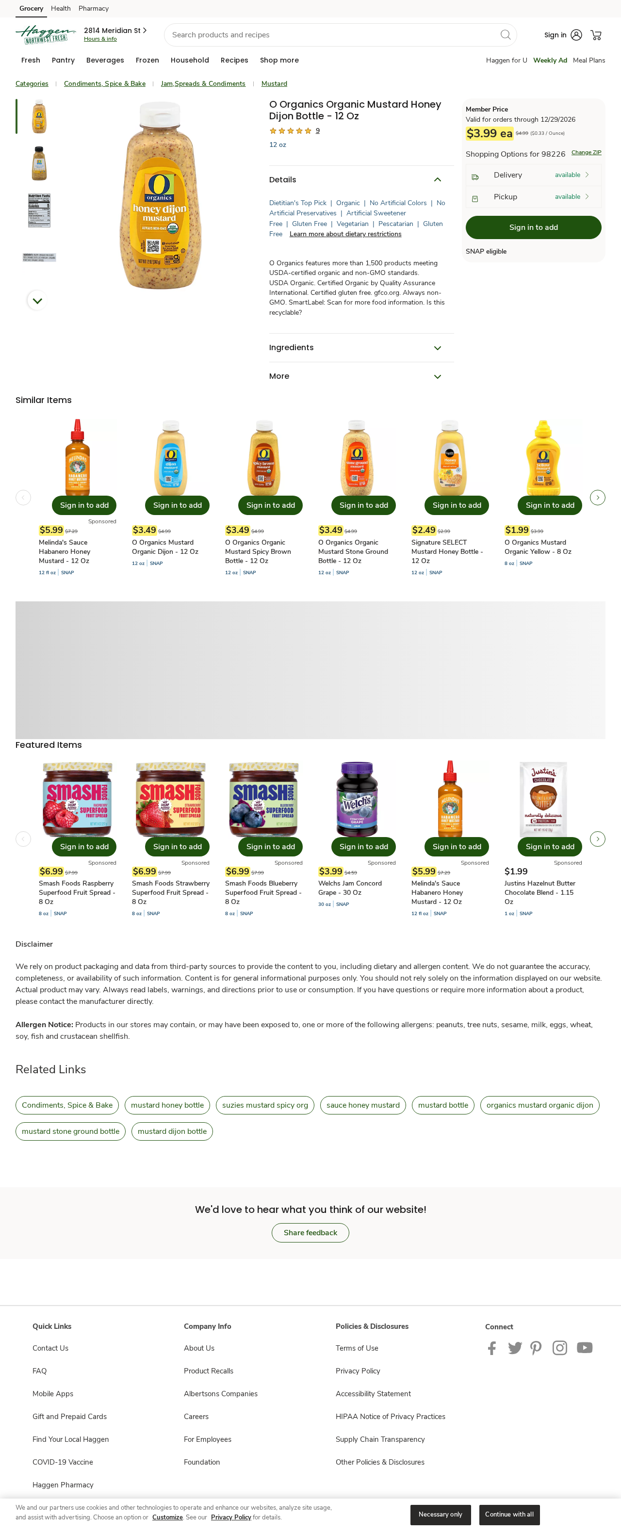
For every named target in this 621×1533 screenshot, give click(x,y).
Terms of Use (357, 1348)
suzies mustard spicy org (265, 1105)
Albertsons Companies (221, 1394)
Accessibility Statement (373, 1394)
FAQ (40, 1371)
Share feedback (310, 1232)
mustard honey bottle (167, 1105)
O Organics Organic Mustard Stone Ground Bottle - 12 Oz (353, 551)
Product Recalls (208, 1371)
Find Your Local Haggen (71, 1439)
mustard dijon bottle (172, 1131)
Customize (167, 1517)
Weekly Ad (550, 60)
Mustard (274, 83)
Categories (32, 83)
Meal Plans (589, 60)
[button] (116, 30)
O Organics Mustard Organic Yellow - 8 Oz (538, 547)
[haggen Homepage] (46, 35)
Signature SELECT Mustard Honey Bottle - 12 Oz (447, 551)
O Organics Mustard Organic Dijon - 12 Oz (165, 547)
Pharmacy (94, 8)
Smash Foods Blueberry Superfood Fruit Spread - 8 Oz (263, 892)
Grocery (31, 8)
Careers (196, 1416)
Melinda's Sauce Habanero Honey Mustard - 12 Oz (64, 551)
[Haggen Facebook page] (494, 1347)
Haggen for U (506, 60)
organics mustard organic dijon (540, 1105)
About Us (199, 1348)
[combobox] (340, 35)
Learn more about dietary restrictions (346, 234)
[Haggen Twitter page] (515, 1347)
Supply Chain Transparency (380, 1439)
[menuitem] (30, 60)
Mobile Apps (53, 1394)
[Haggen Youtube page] (585, 1347)
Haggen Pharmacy (63, 1485)
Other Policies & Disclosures (380, 1462)
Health (61, 8)
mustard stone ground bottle (70, 1131)
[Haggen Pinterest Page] (537, 1347)
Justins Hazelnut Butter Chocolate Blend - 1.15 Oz (540, 892)
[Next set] (597, 497)
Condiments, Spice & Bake (105, 83)
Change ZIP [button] (587, 152)
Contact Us (50, 1348)
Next (37, 300)
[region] (310, 1516)
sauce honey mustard (363, 1105)
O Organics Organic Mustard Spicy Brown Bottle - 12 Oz (258, 551)
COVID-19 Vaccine (63, 1462)
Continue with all (509, 1514)
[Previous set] (23, 497)
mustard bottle (443, 1105)
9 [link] (318, 130)
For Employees (207, 1439)
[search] (505, 34)
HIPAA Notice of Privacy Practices (390, 1416)
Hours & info (100, 39)
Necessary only (440, 1514)
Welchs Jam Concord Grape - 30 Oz (350, 888)
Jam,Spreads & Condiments (203, 83)
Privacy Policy (358, 1371)
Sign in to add (533, 227)
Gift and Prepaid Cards (70, 1416)
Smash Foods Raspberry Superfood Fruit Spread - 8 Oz (77, 892)
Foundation (202, 1462)
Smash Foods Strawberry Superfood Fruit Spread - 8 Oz (171, 892)
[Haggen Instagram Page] (560, 1347)
